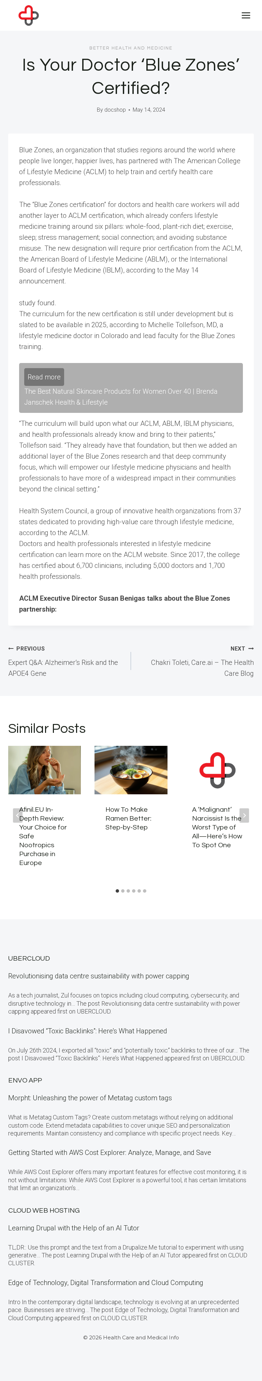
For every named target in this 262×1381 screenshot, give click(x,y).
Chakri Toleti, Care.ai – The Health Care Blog (202, 661)
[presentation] (44, 770)
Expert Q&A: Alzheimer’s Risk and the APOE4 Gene (63, 661)
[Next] (244, 815)
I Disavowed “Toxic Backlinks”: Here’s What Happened (87, 1031)
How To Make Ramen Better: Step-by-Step (128, 818)
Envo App (25, 1080)
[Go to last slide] (18, 815)
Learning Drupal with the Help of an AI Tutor (73, 1228)
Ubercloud (29, 958)
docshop (115, 110)
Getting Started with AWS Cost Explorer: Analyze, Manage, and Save (109, 1152)
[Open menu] (246, 15)
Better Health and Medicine (131, 48)
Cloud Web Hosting (44, 1210)
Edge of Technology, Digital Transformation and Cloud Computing (105, 1283)
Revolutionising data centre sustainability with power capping (98, 976)
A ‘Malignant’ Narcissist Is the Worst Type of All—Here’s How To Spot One (217, 827)
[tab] (117, 891)
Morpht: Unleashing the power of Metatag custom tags (90, 1098)
